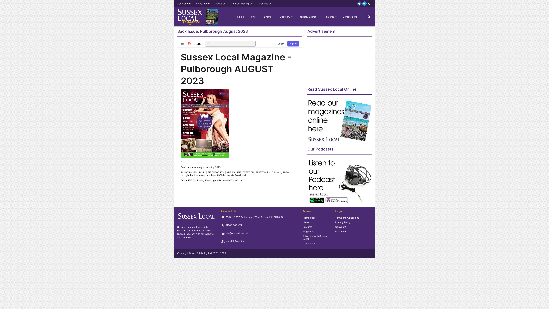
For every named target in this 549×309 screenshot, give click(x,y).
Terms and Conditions (347, 217)
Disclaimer (341, 231)
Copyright (340, 226)
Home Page (309, 217)
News (252, 16)
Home (240, 16)
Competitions (350, 16)
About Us (220, 3)
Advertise (182, 3)
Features (329, 16)
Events (267, 16)
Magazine (201, 3)
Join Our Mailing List (242, 3)
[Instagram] (369, 3)
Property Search (307, 16)
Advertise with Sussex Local (315, 237)
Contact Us (265, 3)
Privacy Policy (343, 222)
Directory (285, 16)
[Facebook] (359, 3)
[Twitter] (364, 3)
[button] (368, 16)
